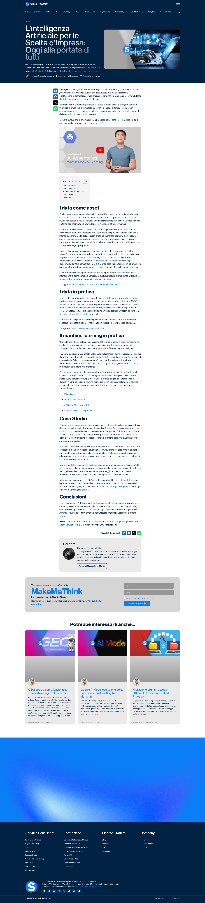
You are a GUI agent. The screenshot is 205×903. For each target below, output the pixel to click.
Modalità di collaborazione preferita (158, 758)
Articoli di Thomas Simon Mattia (92, 566)
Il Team (143, 840)
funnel (120, 437)
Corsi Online (69, 866)
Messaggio (108, 787)
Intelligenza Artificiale (33, 840)
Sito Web (107, 777)
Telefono (146, 777)
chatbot (86, 489)
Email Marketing (136, 12)
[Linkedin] (44, 891)
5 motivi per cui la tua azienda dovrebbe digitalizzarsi (94, 284)
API (110, 480)
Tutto (48, 12)
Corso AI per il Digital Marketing (76, 847)
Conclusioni (67, 198)
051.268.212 (80, 886)
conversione (65, 459)
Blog (104, 840)
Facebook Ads (31, 855)
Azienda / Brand (149, 768)
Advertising (119, 12)
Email (105, 768)
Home (28, 21)
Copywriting (105, 12)
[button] (55, 90)
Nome (106, 748)
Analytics (151, 12)
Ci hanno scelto (147, 843)
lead (122, 425)
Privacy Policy (140, 598)
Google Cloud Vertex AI (75, 399)
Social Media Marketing (34, 859)
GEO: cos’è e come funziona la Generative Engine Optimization (48, 691)
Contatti (144, 847)
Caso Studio (68, 194)
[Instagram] (49, 891)
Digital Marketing (32, 843)
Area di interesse (111, 758)
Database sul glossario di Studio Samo (88, 328)
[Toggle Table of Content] (84, 182)
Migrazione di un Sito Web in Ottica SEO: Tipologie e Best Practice (151, 693)
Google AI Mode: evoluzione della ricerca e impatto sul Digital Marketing (102, 693)
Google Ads (30, 851)
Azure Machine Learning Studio (78, 410)
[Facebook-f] (59, 891)
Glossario (106, 851)
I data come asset (70, 185)
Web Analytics (31, 866)
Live (103, 847)
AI (57, 12)
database (100, 260)
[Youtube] (54, 891)
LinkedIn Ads (30, 862)
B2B (109, 425)
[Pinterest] (69, 891)
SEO (77, 12)
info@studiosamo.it (93, 886)
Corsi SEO (68, 855)
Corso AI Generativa (72, 843)
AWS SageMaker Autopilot (76, 405)
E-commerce (165, 12)
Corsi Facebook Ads (72, 862)
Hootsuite (86, 314)
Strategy (66, 12)
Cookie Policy (175, 898)
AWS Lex (104, 486)
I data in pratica (69, 188)
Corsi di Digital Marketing (74, 851)
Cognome (146, 748)
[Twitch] (74, 891)
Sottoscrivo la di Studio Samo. (122, 804)
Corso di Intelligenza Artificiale (76, 840)
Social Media (89, 12)
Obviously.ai (69, 394)
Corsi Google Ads (71, 859)
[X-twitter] (64, 891)
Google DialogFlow (119, 486)
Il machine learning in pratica (73, 191)
